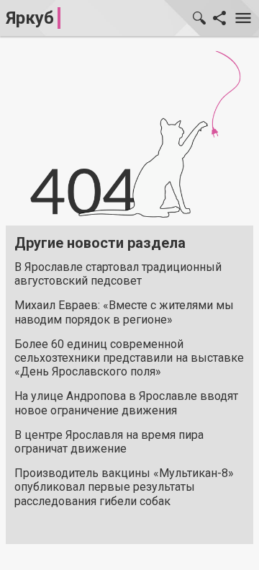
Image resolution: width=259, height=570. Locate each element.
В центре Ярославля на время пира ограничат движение (109, 441)
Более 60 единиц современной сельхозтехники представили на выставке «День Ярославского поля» (129, 357)
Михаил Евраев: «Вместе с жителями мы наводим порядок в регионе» (124, 312)
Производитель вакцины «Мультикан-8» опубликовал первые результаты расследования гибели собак (124, 486)
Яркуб (30, 18)
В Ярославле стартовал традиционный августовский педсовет (118, 274)
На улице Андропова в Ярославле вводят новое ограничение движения (126, 403)
